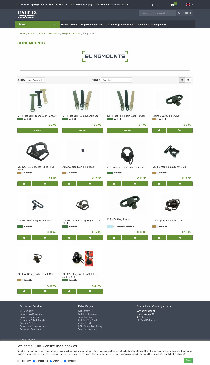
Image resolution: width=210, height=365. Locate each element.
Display (21, 79)
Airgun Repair (84, 323)
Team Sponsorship (87, 329)
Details (37, 130)
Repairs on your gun (30, 316)
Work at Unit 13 (85, 310)
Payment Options (28, 323)
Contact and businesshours (33, 326)
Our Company (26, 310)
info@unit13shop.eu (146, 320)
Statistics (57, 360)
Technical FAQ (85, 316)
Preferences (42, 360)
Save (188, 360)
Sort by (96, 79)
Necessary (25, 360)
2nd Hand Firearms (87, 313)
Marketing (72, 360)
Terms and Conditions (30, 329)
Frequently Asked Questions (33, 320)
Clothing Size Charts (88, 320)
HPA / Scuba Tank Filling (90, 326)
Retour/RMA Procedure (31, 313)
